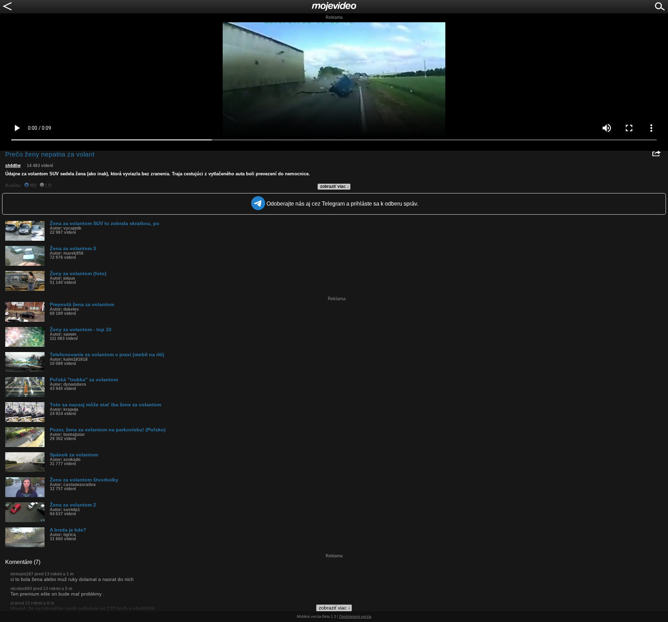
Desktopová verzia (355, 616)
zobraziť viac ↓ (334, 186)
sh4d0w (13, 166)
